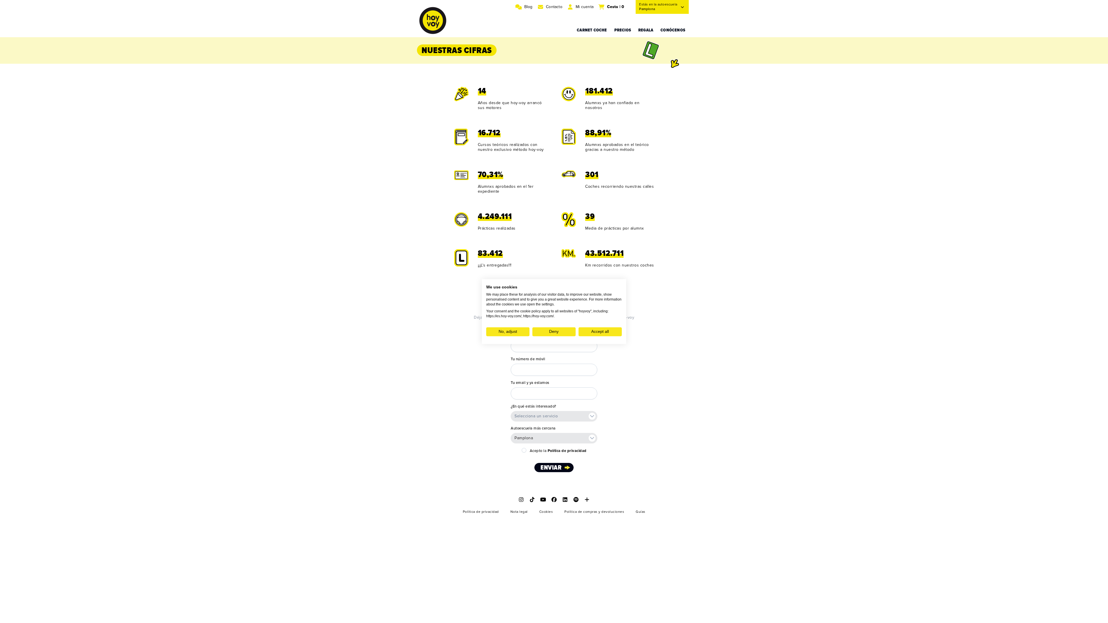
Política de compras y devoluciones (594, 512)
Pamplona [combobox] (523, 438)
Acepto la (558, 451)
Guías (640, 512)
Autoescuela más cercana (533, 428)
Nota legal (519, 512)
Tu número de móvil (528, 359)
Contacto (554, 6)
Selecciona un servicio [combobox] (536, 416)
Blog (528, 6)
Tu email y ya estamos (530, 382)
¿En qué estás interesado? (533, 406)
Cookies (546, 512)
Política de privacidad (481, 512)
